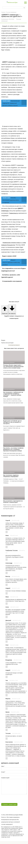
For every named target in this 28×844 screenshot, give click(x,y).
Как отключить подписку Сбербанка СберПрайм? (11, 475)
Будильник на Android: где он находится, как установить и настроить (12, 422)
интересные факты (14, 345)
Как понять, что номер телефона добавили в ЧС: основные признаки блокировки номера (13, 449)
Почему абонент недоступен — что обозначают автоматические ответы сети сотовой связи (13, 366)
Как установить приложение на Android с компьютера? (13, 501)
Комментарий (5, 777)
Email (3, 772)
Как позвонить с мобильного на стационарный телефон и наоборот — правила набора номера (13, 394)
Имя (2, 766)
